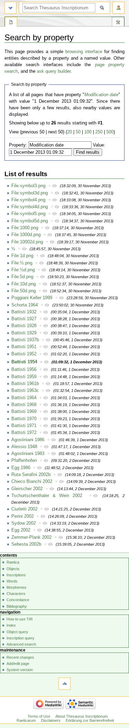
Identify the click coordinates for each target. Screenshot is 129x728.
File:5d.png (22, 276)
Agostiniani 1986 (27, 439)
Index (11, 625)
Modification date (101, 94)
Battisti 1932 (23, 312)
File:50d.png (23, 291)
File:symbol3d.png (29, 193)
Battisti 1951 (23, 346)
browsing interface (83, 51)
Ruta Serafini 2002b (31, 474)
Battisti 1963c (25, 390)
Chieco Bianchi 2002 (31, 481)
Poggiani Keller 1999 (31, 297)
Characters (16, 594)
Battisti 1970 (23, 418)
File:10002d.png (27, 242)
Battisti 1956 (23, 369)
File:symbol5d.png (29, 221)
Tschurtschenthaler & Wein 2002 (46, 495)
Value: (99, 145)
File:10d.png (23, 284)
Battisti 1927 (23, 318)
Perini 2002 (22, 516)
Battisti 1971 (23, 425)
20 (69, 132)
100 (88, 132)
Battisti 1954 (24, 362)
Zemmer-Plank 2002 (31, 537)
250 (99, 132)
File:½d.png (23, 269)
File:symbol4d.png (29, 206)
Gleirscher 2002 (27, 488)
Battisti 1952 (23, 354)
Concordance (18, 600)
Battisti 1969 (23, 411)
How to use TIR (20, 619)
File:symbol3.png (28, 185)
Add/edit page (18, 663)
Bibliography (17, 606)
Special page (11, 22)
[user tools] (118, 8)
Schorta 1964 (24, 305)
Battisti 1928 (23, 325)
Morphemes (16, 587)
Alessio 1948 (24, 446)
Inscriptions (16, 575)
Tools (118, 22)
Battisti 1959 (23, 376)
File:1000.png (24, 227)
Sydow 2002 (23, 523)
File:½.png (21, 263)
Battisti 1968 (23, 404)
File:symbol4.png (28, 200)
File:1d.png (22, 255)
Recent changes (20, 657)
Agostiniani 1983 (27, 453)
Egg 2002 (20, 530)
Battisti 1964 (23, 397)
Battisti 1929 (23, 333)
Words (12, 581)
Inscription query (20, 638)
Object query (17, 632)
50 (78, 132)
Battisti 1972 (23, 432)
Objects (13, 569)
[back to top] (64, 684)
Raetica (13, 562)
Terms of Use (39, 716)
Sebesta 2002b (26, 544)
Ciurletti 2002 (24, 509)
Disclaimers (51, 720)
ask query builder (54, 71)
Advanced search (21, 644)
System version (20, 670)
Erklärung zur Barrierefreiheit (90, 720)
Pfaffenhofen (24, 460)
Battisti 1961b (25, 383)
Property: (18, 145)
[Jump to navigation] (10, 8)
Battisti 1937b (25, 339)
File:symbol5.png (28, 213)
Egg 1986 (20, 467)
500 (110, 132)
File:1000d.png (26, 234)
